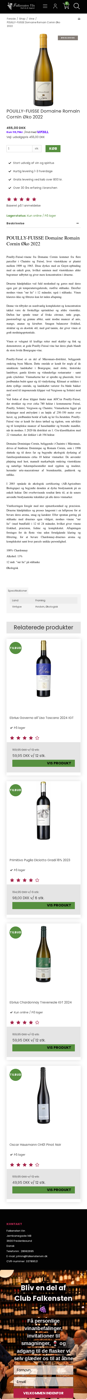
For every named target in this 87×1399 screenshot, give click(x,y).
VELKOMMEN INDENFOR (43, 1393)
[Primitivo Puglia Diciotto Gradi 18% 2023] (44, 818)
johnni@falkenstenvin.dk (31, 1256)
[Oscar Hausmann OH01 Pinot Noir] (44, 1103)
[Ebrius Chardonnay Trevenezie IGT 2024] (44, 960)
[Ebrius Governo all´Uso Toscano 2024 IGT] (44, 676)
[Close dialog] (82, 1274)
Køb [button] (53, 148)
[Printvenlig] (79, 18)
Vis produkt (59, 763)
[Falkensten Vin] (21, 6)
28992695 (27, 1251)
